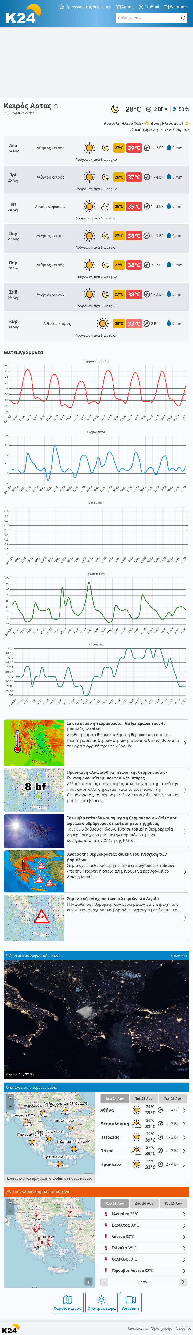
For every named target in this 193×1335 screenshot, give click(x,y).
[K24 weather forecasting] (23, 13)
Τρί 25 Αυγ (144, 1098)
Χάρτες (127, 6)
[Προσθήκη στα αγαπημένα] (56, 105)
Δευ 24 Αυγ (115, 1098)
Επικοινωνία (138, 1328)
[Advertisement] (96, 62)
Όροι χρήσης (161, 1328)
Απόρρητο (183, 1328)
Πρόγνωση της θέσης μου (88, 6)
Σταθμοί (152, 6)
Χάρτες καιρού (67, 1308)
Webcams (178, 6)
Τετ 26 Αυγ (173, 1098)
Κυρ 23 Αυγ (114, 1203)
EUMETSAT (179, 955)
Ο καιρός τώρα (102, 1308)
